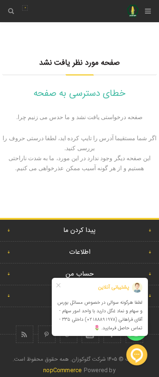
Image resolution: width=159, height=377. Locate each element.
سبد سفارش (25, 7)
